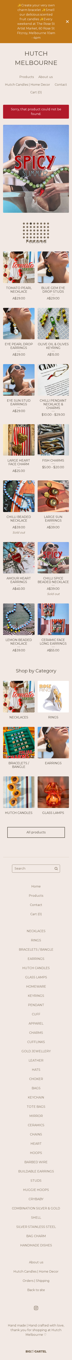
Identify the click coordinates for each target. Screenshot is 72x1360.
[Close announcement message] (67, 21)
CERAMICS (36, 1125)
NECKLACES (36, 931)
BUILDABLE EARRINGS (36, 1171)
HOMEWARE (36, 986)
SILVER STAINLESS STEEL (36, 1227)
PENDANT (36, 1005)
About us (45, 77)
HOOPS (36, 1153)
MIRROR (36, 1116)
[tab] (24, 224)
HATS (36, 1070)
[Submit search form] (56, 868)
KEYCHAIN (36, 1097)
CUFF (36, 1014)
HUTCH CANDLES (36, 968)
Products (26, 77)
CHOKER (36, 1079)
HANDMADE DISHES (36, 1245)
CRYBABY (36, 1199)
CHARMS (36, 1033)
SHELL (36, 1217)
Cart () (36, 92)
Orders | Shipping (36, 1281)
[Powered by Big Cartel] (36, 1351)
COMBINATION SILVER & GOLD (36, 1208)
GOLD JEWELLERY (36, 1051)
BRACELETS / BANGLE (36, 949)
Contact (61, 84)
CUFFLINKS (36, 1042)
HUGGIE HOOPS (36, 1190)
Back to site (36, 1290)
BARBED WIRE (36, 1162)
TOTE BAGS (36, 1107)
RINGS (36, 940)
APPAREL (36, 1023)
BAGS (36, 1088)
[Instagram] (36, 1308)
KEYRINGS (36, 996)
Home (36, 886)
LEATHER (36, 1060)
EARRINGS (36, 959)
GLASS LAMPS (36, 977)
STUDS (36, 1180)
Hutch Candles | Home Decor (27, 84)
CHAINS (36, 1134)
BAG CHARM (36, 1236)
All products (36, 832)
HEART (36, 1143)
